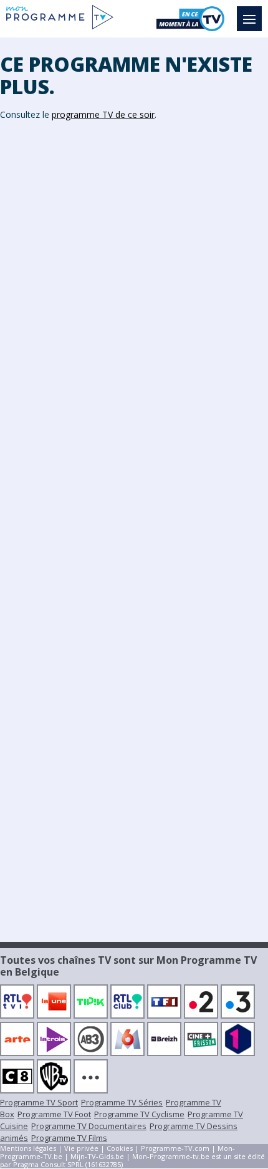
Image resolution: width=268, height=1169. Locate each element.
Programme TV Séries (122, 1102)
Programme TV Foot (54, 1114)
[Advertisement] (134, 325)
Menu (249, 18)
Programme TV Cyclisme (139, 1114)
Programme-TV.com (175, 1148)
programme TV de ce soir (103, 114)
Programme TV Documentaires (88, 1126)
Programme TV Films (69, 1137)
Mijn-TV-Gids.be (97, 1156)
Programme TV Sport (39, 1102)
